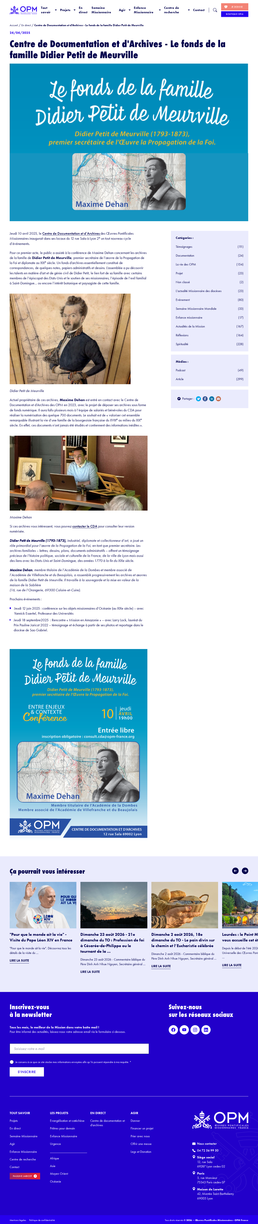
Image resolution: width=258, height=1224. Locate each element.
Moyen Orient (59, 1173)
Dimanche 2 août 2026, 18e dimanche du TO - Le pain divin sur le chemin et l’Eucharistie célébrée (183, 940)
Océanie (55, 1181)
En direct (83, 10)
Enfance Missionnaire (143, 10)
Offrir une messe (141, 1144)
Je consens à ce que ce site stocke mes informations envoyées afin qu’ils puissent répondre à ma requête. (73, 1062)
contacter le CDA (84, 526)
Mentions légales (18, 1220)
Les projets (59, 1113)
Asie (52, 1166)
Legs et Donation (141, 1152)
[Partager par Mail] (218, 398)
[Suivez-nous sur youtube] (184, 1029)
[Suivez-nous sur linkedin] (206, 1029)
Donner (135, 1121)
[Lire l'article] (43, 905)
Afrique (54, 1158)
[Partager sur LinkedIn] (211, 398)
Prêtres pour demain (62, 1128)
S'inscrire (27, 1071)
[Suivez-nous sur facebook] (173, 1029)
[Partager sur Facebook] (205, 398)
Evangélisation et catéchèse (67, 1121)
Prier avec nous (140, 1136)
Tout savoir (45, 10)
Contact (199, 10)
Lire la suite (19, 960)
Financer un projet (142, 1128)
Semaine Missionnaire (101, 10)
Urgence (55, 1144)
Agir (122, 10)
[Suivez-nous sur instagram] (195, 1029)
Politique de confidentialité (42, 1220)
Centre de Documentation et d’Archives (71, 233)
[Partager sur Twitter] (198, 398)
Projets (65, 10)
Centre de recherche (171, 10)
